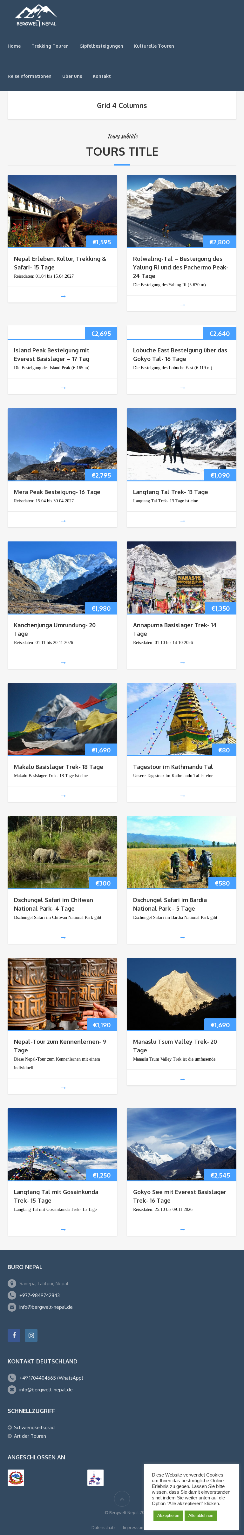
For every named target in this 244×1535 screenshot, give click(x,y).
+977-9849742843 (39, 1295)
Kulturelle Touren (154, 46)
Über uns (72, 76)
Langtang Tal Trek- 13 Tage (170, 491)
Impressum (134, 1527)
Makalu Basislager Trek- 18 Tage (58, 766)
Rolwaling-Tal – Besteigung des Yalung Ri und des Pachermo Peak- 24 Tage (180, 267)
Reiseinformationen (29, 76)
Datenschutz (104, 1527)
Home (14, 46)
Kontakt (102, 76)
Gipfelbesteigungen (101, 46)
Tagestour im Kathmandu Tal (173, 766)
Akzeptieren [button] (168, 1515)
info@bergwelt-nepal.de (46, 1307)
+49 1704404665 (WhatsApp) (51, 1378)
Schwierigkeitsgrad (34, 1427)
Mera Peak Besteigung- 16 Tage (57, 491)
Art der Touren (30, 1436)
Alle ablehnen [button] (200, 1515)
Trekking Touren (50, 46)
